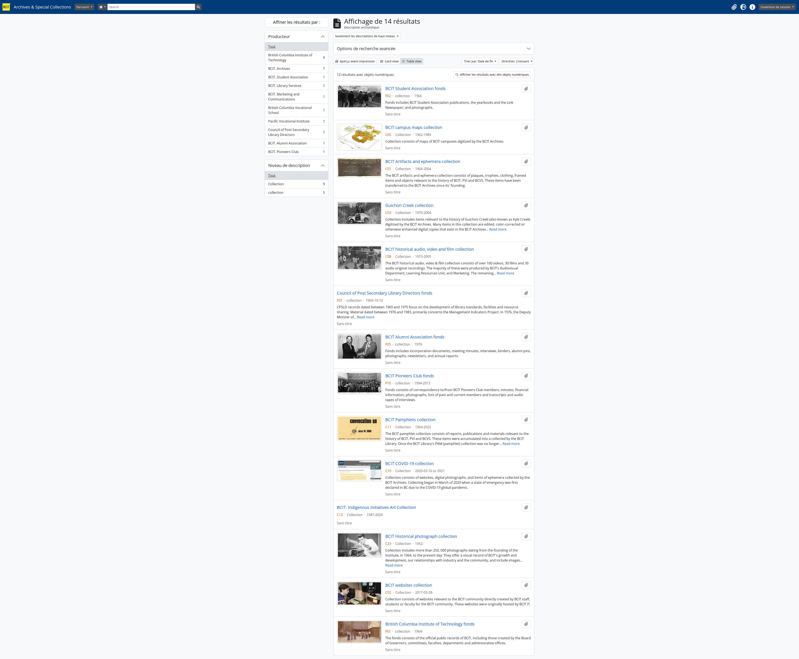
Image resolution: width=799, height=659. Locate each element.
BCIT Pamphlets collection (410, 419)
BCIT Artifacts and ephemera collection (422, 161)
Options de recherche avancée (366, 48)
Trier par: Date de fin (479, 61)
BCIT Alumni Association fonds (414, 336)
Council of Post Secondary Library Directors (296, 132)
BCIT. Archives (296, 69)
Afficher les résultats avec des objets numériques (494, 75)
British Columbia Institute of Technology (296, 57)
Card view (391, 61)
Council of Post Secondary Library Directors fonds (384, 293)
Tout (271, 46)
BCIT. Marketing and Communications (296, 96)
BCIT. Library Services (296, 86)
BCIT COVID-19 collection (409, 463)
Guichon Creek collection (409, 205)
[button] (734, 7)
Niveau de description (289, 165)
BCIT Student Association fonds (415, 88)
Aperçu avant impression (357, 61)
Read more (497, 229)
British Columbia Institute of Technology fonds (430, 624)
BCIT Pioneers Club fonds (409, 375)
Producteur (279, 36)
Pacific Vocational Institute (296, 122)
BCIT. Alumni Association (296, 144)
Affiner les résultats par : (296, 22)
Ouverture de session (776, 7)
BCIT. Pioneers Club (296, 152)
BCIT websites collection (408, 585)
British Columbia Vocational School (296, 110)
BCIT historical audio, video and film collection (429, 249)
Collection (296, 185)
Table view (413, 61)
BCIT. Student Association (296, 78)
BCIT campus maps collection (413, 127)
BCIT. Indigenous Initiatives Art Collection (376, 507)
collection (296, 193)
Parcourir (83, 7)
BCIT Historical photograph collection (421, 536)
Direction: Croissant (516, 61)
